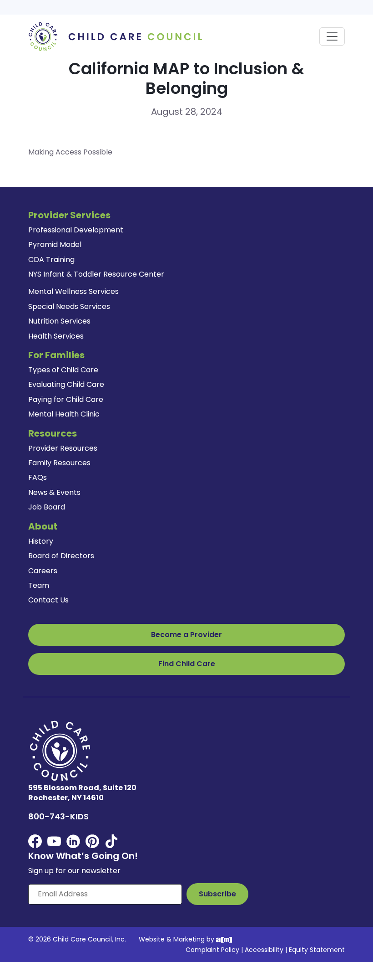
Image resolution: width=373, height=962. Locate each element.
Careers (42, 571)
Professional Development (75, 230)
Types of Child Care (63, 370)
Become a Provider (186, 634)
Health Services (56, 336)
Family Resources (59, 463)
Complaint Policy (212, 949)
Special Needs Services (69, 306)
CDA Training (51, 259)
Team (38, 585)
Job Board (46, 507)
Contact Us (48, 600)
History (40, 541)
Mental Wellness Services (73, 291)
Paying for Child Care (65, 399)
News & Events (54, 492)
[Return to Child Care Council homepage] (118, 36)
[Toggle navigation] (332, 36)
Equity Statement (317, 949)
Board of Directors (61, 555)
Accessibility (264, 949)
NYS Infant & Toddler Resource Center (96, 274)
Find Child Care (186, 663)
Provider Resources (62, 448)
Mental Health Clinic (64, 414)
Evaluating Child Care (66, 384)
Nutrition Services (59, 321)
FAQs (37, 477)
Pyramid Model (54, 244)
